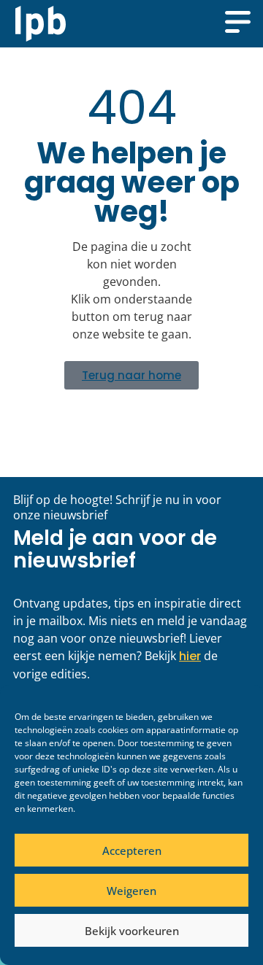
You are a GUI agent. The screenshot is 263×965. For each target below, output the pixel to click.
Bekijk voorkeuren (132, 930)
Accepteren (131, 850)
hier (190, 656)
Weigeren (131, 890)
